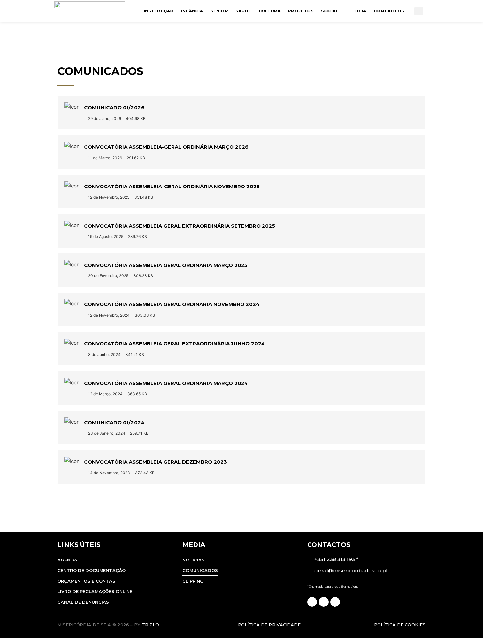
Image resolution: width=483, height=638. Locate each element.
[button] (418, 11)
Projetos (301, 10)
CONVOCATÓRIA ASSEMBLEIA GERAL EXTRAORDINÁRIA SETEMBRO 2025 (179, 226)
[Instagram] (324, 602)
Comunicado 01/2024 (114, 422)
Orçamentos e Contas (86, 580)
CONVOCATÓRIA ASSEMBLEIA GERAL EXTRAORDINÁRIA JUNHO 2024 (174, 344)
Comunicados (200, 570)
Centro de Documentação (92, 570)
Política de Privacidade (269, 624)
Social (329, 10)
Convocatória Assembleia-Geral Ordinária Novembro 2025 (172, 186)
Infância (192, 10)
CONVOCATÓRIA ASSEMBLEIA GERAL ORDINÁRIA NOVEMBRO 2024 (172, 304)
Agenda (67, 559)
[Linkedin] (335, 602)
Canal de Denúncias (83, 602)
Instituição (159, 10)
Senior (219, 10)
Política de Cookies (400, 624)
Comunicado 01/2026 (114, 107)
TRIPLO (150, 624)
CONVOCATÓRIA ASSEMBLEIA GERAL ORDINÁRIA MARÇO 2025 (165, 265)
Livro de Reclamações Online (95, 591)
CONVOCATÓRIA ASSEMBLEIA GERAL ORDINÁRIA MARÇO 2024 (166, 383)
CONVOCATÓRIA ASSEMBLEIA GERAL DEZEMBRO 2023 (155, 462)
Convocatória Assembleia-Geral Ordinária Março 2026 (166, 147)
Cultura (270, 10)
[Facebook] (312, 602)
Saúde (243, 10)
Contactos (389, 10)
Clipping (193, 580)
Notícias (193, 559)
